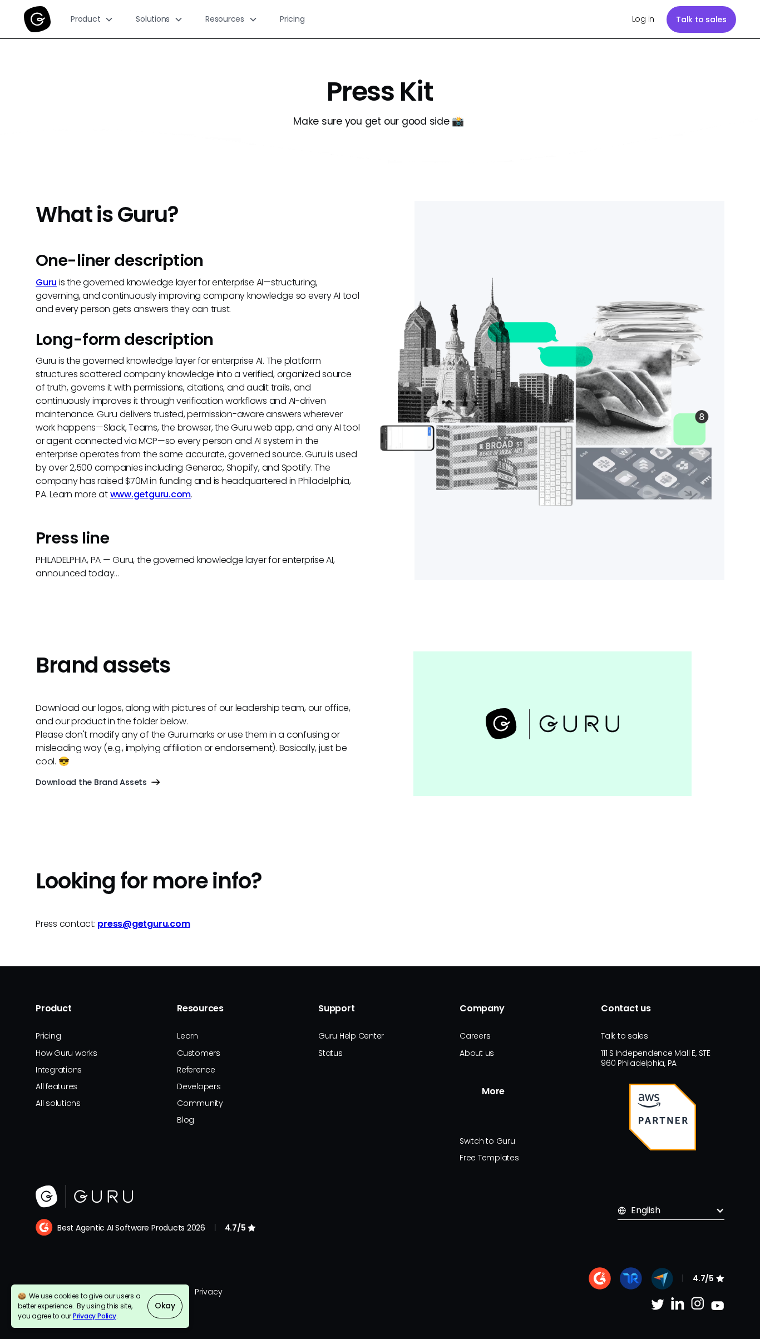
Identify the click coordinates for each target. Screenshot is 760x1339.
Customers (198, 1053)
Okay (165, 1305)
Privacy (208, 1291)
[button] (92, 19)
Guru (46, 282)
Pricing (292, 18)
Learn (187, 1035)
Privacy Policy (94, 1316)
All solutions (58, 1103)
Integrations (59, 1069)
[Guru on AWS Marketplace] (662, 1117)
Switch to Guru (487, 1141)
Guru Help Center (351, 1035)
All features (56, 1086)
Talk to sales (701, 19)
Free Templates (489, 1157)
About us (477, 1053)
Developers (199, 1086)
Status (330, 1053)
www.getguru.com (150, 494)
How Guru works (66, 1053)
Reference (196, 1069)
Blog (185, 1119)
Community (200, 1103)
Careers (475, 1035)
